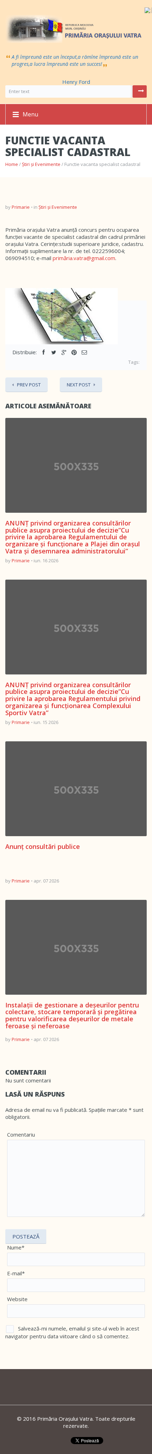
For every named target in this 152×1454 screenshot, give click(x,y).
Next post (78, 384)
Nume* (15, 1247)
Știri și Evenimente (41, 164)
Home (11, 164)
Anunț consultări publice (42, 846)
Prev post (29, 384)
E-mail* (16, 1273)
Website (17, 1299)
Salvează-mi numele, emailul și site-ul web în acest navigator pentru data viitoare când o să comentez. (72, 1332)
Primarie (21, 207)
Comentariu (21, 1134)
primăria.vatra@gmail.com (84, 258)
